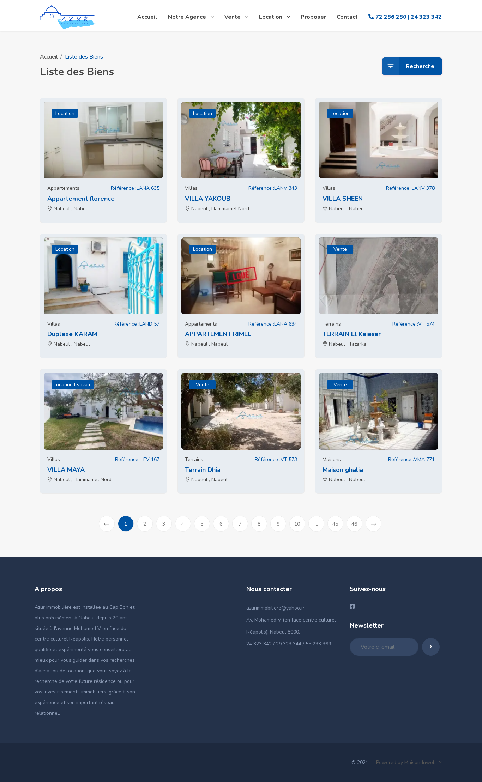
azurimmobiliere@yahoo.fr (275, 608)
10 (297, 524)
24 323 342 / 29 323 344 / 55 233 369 (288, 644)
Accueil (49, 57)
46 (354, 524)
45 (335, 524)
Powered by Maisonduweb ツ (408, 762)
